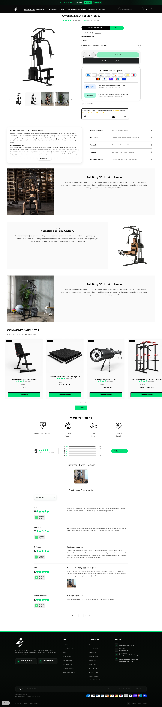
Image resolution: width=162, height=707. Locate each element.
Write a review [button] (119, 451)
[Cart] (151, 9)
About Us (102, 9)
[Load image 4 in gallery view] (62, 99)
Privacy (134, 703)
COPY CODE (97, 2)
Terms (139, 703)
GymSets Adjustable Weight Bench (24, 379)
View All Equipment (69, 668)
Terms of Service (94, 668)
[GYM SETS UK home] (16, 9)
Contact (84, 9)
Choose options (65, 394)
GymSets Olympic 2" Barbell (105, 379)
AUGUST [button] (88, 2)
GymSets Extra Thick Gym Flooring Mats (65, 377)
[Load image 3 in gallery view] (47, 99)
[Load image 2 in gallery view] (33, 99)
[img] (41, 511)
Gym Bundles (53, 9)
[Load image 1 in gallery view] (18, 99)
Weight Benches (68, 648)
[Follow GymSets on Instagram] (128, 703)
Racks (64, 652)
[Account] (146, 9)
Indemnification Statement (97, 680)
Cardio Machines (68, 664)
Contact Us (92, 652)
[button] (69, 20)
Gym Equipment (41, 9)
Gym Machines (67, 660)
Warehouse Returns (73, 9)
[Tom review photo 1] (71, 583)
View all (81, 408)
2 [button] (76, 615)
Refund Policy (93, 660)
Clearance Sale (29, 9)
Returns (145, 703)
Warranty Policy (93, 672)
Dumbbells (66, 645)
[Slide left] (9, 99)
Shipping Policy (93, 656)
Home (90, 645)
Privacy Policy (93, 664)
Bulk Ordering (93, 9)
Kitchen (61, 9)
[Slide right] (71, 99)
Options (84, 40)
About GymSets (94, 648)
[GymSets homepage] (20, 642)
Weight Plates (67, 656)
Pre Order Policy (94, 676)
